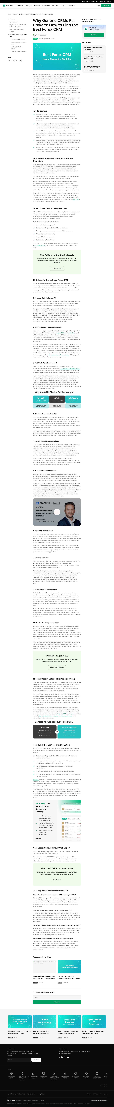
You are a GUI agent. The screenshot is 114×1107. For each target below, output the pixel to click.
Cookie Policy (31, 1094)
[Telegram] (65, 1057)
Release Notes (85, 1)
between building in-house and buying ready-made (56, 716)
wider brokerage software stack (58, 355)
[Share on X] (13, 60)
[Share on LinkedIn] (16, 60)
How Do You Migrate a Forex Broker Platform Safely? (93, 57)
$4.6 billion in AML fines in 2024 (70, 368)
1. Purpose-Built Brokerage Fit (18, 39)
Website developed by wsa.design (99, 1100)
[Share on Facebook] (9, 60)
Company (70, 5)
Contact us (106, 5)
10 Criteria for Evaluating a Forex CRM (18, 35)
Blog (63, 5)
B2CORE (76, 199)
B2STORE (106, 1)
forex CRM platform (39, 245)
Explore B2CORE (57, 268)
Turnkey (36, 5)
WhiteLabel (45, 5)
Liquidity (28, 5)
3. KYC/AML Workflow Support (16, 47)
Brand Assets (103, 1094)
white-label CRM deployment (65, 714)
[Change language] (98, 5)
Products (19, 5)
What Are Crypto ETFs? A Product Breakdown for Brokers (19, 1032)
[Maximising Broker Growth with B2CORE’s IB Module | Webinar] (57, 512)
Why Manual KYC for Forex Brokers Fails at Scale (93, 48)
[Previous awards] (101, 1085)
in (62, 1057)
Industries (55, 5)
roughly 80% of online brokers (66, 333)
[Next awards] (105, 1085)
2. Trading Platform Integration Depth (19, 43)
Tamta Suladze (43, 34)
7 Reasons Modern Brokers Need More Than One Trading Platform (44, 977)
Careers (89, 1094)
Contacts (95, 1094)
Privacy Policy (40, 1094)
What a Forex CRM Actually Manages (17, 30)
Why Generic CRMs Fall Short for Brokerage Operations (18, 25)
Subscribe (57, 1002)
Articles (15, 14)
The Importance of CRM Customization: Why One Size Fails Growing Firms (69, 977)
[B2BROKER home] (8, 6)
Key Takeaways (14, 22)
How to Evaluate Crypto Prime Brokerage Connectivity (68, 1032)
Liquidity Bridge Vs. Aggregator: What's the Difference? (93, 1032)
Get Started (57, 880)
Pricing (101, 1)
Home (9, 14)
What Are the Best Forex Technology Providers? (41, 1032)
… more (42, 1100)
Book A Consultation (57, 667)
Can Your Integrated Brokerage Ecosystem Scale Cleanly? (92, 67)
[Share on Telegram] (20, 60)
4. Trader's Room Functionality (19, 51)
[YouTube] (68, 1057)
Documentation (94, 1)
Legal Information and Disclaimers (16, 1094)
